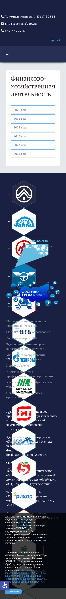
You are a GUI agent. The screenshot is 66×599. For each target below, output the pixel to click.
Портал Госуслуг (17, 365)
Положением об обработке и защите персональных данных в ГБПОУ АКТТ (26, 580)
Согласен (13, 591)
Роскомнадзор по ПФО (22, 338)
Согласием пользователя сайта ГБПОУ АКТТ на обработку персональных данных (25, 573)
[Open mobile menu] (7, 54)
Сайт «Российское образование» (28, 332)
